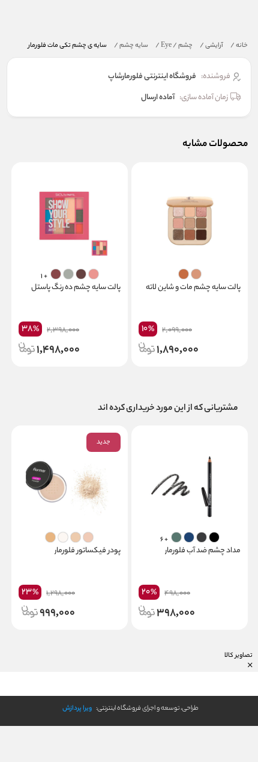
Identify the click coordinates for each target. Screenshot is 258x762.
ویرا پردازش (77, 708)
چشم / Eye (174, 45)
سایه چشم (131, 45)
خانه (239, 45)
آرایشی (211, 45)
